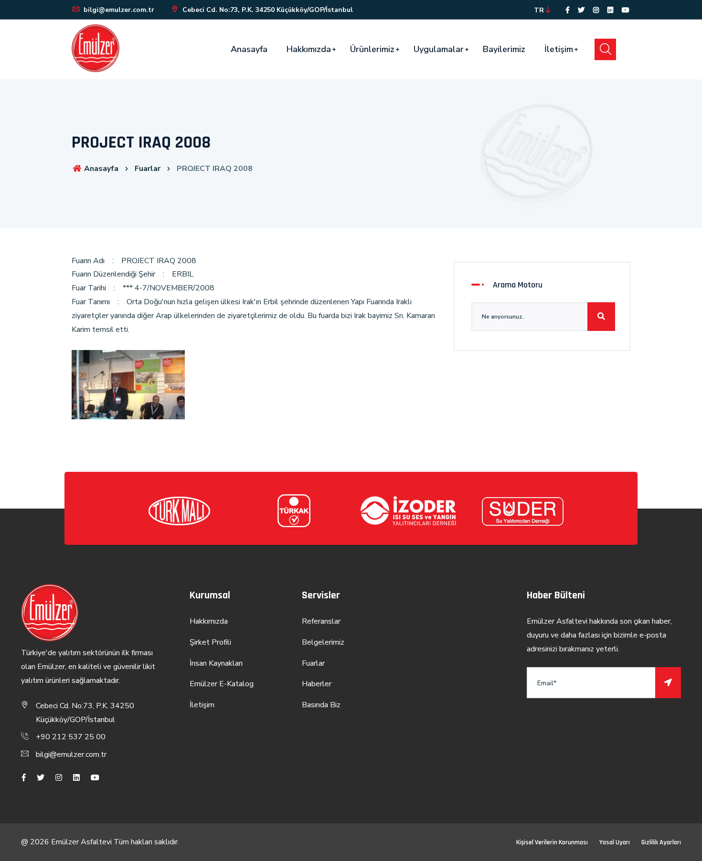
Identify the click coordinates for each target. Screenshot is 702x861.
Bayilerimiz (504, 49)
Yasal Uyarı (614, 842)
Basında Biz (321, 705)
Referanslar (321, 621)
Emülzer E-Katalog (222, 684)
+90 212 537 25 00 (71, 737)
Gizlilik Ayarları (661, 842)
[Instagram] (596, 10)
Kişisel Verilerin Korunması (552, 842)
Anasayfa (249, 49)
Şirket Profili (210, 642)
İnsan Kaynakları (216, 663)
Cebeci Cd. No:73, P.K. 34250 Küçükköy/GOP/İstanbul (267, 9)
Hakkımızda (309, 49)
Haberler (316, 684)
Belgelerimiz (323, 642)
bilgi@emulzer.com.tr (118, 9)
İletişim (558, 49)
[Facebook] (567, 10)
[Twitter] (581, 10)
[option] (179, 510)
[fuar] (128, 392)
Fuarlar (147, 168)
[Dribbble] (610, 10)
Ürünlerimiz (372, 49)
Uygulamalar (439, 49)
